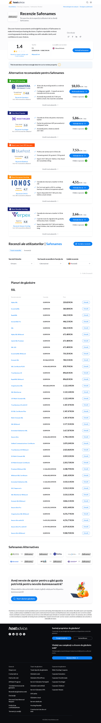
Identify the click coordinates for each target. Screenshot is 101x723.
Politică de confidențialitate (14, 706)
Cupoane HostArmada (59, 678)
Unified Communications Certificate (23, 443)
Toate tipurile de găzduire (39, 670)
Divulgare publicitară (86, 6)
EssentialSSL (15, 309)
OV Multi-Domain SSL (18, 398)
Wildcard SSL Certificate (19, 475)
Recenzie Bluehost (21, 161)
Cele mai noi (44, 263)
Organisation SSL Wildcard (20, 514)
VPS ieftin (33, 694)
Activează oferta (78, 91)
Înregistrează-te (61, 638)
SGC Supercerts (16, 488)
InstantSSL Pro (16, 321)
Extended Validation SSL (19, 430)
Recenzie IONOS (22, 193)
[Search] (87, 2)
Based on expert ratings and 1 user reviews (19, 55)
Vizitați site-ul (78, 123)
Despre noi (12, 670)
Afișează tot (36, 54)
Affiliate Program (15, 682)
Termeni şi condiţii (15, 711)
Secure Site (15, 437)
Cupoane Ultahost (58, 686)
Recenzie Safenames (38, 13)
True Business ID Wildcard (19, 450)
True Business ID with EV (19, 405)
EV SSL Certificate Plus (18, 411)
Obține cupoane (79, 97)
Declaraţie (12, 695)
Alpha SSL (14, 302)
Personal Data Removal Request (16, 700)
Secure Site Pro (16, 507)
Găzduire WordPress (37, 678)
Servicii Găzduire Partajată (39, 682)
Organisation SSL (16, 386)
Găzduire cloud (35, 697)
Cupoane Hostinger (58, 682)
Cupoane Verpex (57, 690)
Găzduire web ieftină (37, 686)
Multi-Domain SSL (17, 418)
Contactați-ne (13, 674)
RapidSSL (14, 315)
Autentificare (82, 638)
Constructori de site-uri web (38, 710)
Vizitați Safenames (81, 50)
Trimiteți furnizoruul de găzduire (16, 687)
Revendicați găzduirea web (18, 692)
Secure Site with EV (17, 520)
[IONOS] (21, 183)
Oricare (13, 263)
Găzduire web (35, 674)
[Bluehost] (21, 151)
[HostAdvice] (17, 2)
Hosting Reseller (36, 705)
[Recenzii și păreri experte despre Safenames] (68, 36)
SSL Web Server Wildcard (19, 495)
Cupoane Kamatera (58, 674)
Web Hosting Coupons (60, 670)
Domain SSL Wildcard (18, 501)
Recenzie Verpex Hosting (21, 226)
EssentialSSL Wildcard (18, 353)
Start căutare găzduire (26, 599)
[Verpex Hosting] (21, 215)
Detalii (86, 302)
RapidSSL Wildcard (17, 379)
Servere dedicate (36, 701)
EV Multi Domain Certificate (20, 462)
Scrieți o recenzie (84, 244)
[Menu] (90, 2)
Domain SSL (15, 360)
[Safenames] (13, 17)
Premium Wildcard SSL (18, 469)
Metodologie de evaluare (71, 6)
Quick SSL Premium (17, 341)
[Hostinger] (21, 119)
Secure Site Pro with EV (19, 527)
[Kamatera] (21, 87)
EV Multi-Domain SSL (18, 456)
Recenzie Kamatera (21, 97)
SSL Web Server (16, 392)
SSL (12, 328)
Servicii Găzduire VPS (37, 690)
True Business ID (16, 373)
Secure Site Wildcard (18, 533)
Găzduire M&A (71, 658)
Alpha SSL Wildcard (17, 334)
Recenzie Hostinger (21, 129)
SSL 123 (13, 347)
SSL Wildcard (15, 424)
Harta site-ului (13, 678)
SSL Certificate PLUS (18, 366)
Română (74, 263)
